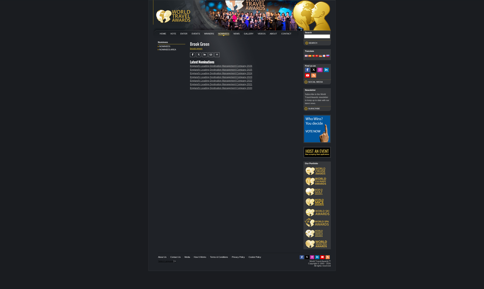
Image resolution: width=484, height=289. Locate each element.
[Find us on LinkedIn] (326, 70)
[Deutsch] (320, 56)
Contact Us (175, 257)
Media (187, 257)
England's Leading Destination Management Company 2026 (221, 66)
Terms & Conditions (219, 257)
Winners (209, 34)
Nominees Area (167, 49)
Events (196, 34)
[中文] (317, 56)
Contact (286, 34)
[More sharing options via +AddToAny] (217, 55)
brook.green (196, 48)
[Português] (313, 56)
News (236, 34)
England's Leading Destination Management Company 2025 (221, 69)
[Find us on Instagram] (319, 70)
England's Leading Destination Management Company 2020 (221, 88)
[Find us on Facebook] (307, 70)
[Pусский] (327, 56)
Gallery (248, 34)
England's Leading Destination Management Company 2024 (221, 73)
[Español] (309, 56)
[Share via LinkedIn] (204, 55)
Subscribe (314, 108)
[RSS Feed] (313, 75)
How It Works (200, 257)
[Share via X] (198, 55)
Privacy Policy (238, 257)
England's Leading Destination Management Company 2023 (221, 77)
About (273, 34)
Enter (183, 34)
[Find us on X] (313, 70)
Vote (173, 34)
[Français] (324, 56)
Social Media (315, 82)
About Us (162, 257)
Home (163, 34)
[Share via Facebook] (192, 55)
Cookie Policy (255, 257)
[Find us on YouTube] (307, 75)
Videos (261, 34)
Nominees (223, 34)
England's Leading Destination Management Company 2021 (221, 84)
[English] (306, 56)
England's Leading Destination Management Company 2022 (221, 80)
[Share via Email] (211, 55)
